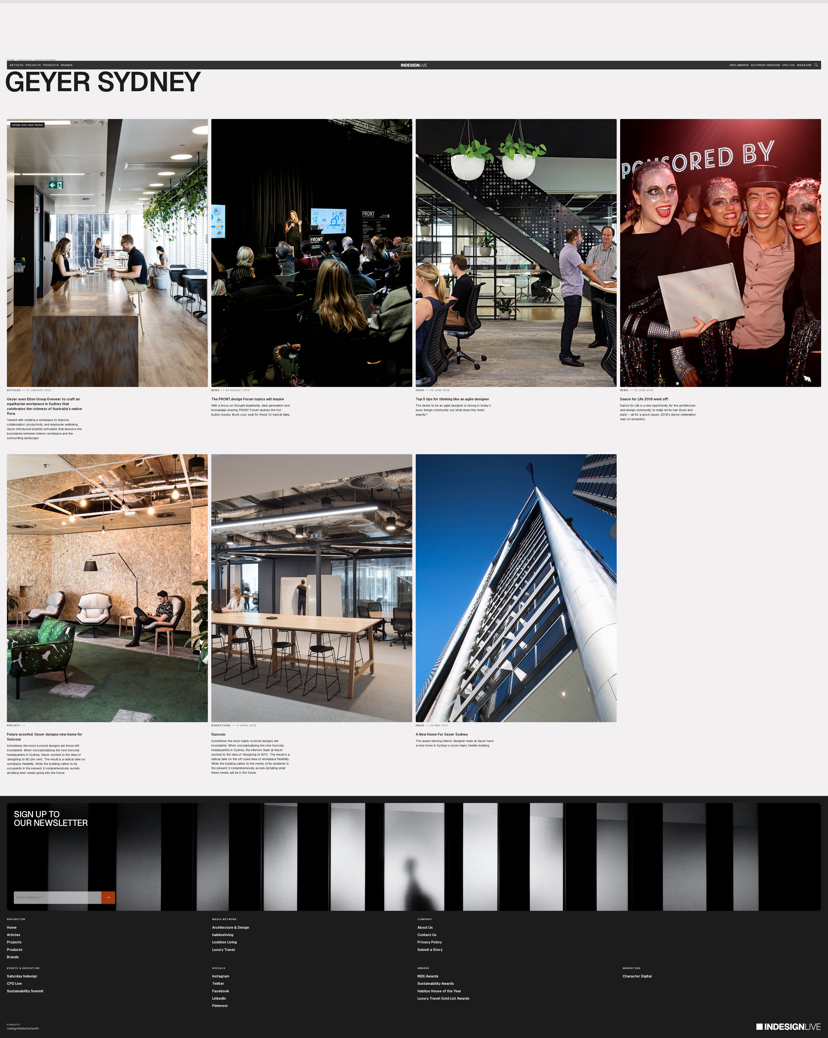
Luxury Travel (223, 949)
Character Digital (637, 976)
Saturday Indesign (22, 976)
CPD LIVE (788, 65)
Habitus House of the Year (439, 991)
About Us (425, 927)
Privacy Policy (429, 942)
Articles (17, 65)
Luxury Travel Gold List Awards (443, 998)
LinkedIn (219, 998)
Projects (33, 65)
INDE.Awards (427, 976)
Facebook (220, 991)
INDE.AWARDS (739, 65)
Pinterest (220, 1006)
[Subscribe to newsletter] (108, 897)
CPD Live (14, 983)
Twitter (218, 983)
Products (51, 65)
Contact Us (426, 935)
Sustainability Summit (25, 991)
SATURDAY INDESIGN (765, 65)
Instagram (220, 976)
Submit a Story (429, 949)
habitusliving (222, 935)
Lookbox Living (224, 942)
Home (12, 927)
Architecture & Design (230, 927)
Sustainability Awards (435, 983)
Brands (67, 65)
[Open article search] (816, 65)
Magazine (804, 65)
